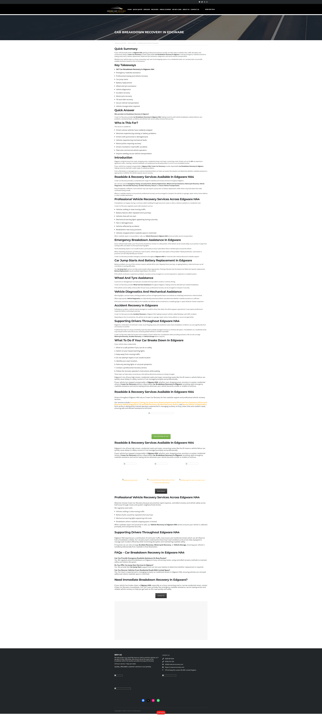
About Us (186, 9)
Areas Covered (165, 9)
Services (146, 9)
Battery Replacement (167, 402)
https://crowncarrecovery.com (174, 667)
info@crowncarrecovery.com (174, 664)
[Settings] (199, 2)
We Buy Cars (176, 9)
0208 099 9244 (210, 9)
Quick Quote (137, 9)
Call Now (161, 712)
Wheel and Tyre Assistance (187, 402)
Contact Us (195, 9)
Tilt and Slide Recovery (148, 404)
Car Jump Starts (152, 402)
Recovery (154, 9)
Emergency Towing (137, 402)
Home (130, 9)
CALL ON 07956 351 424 (161, 436)
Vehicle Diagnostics (130, 404)
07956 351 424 (169, 661)
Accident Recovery (164, 404)
